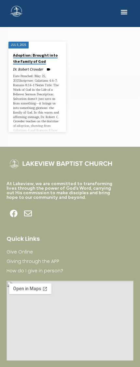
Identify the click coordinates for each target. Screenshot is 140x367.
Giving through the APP (33, 261)
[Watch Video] (48, 69)
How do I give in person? (35, 270)
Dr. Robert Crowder (28, 69)
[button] (124, 12)
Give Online (20, 252)
